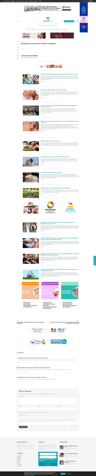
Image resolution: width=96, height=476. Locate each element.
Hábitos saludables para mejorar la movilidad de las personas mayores (33, 367)
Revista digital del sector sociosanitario (48, 25)
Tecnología (45, 29)
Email (39, 406)
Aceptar (63, 473)
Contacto (40, 1)
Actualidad (29, 29)
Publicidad (13, 1)
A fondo (39, 29)
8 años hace (18, 381)
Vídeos (53, 29)
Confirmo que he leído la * (46, 460)
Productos (34, 29)
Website (59, 406)
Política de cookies (24, 1)
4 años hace (18, 362)
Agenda (49, 29)
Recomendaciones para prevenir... (69, 462)
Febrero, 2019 (22, 48)
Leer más (42, 81)
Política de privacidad (33, 1)
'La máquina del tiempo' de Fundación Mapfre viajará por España (32, 358)
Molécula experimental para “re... (71, 446)
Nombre (20, 406)
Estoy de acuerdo (23, 415)
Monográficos (58, 29)
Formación (64, 29)
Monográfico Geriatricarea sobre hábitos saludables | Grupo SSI (32, 377)
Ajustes (69, 473)
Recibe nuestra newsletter (68, 21)
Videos (18, 463)
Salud (68, 29)
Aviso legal (18, 1)
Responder (26, 362)
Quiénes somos (7, 1)
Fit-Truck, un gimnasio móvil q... (71, 454)
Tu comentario (21, 396)
